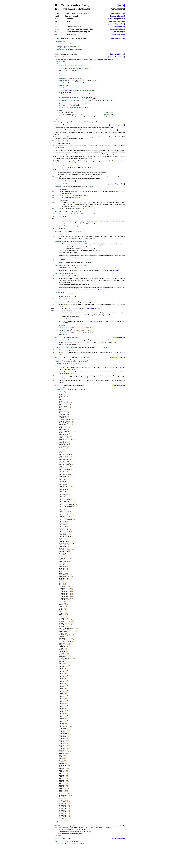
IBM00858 (61, 768)
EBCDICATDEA (62, 728)
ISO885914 (61, 566)
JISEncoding (62, 416)
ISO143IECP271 (63, 533)
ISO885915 (61, 568)
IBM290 (61, 685)
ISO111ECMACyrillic (64, 514)
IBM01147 (61, 783)
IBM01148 (61, 785)
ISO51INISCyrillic (64, 474)
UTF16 (60, 608)
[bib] (112, 59)
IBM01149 (61, 787)
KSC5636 (61, 556)
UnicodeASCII (63, 586)
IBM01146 (61, 782)
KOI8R (60, 760)
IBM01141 (61, 773)
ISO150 (60, 538)
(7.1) (53, 172)
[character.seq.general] (93, 308)
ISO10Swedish (62, 444)
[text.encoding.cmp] (118, 26)
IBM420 (61, 688)
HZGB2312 (61, 762)
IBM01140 (61, 772)
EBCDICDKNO (62, 732)
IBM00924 (61, 770)
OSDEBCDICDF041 (63, 578)
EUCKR (60, 449)
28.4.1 (57, 38)
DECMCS (61, 633)
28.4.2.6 (57, 385)
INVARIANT (62, 438)
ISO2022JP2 (62, 453)
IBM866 (61, 763)
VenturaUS (62, 630)
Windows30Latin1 (64, 620)
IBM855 (61, 696)
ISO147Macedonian (64, 536)
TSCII (60, 798)
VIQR (60, 758)
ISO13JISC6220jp (63, 454)
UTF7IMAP (61, 618)
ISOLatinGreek (63, 406)
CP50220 (61, 820)
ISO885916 (61, 570)
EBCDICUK (61, 748)
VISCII (60, 757)
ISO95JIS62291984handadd (66, 504)
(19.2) (52, 310)
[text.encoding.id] (119, 31)
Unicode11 (62, 600)
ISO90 (60, 496)
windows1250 (62, 803)
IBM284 (61, 681)
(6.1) (53, 164)
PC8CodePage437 (63, 638)
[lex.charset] (68, 193)
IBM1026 (61, 725)
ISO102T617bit (63, 511)
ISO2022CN (61, 560)
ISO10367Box (62, 546)
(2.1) (53, 140)
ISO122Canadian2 (63, 518)
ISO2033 (61, 508)
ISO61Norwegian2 (64, 483)
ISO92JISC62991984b (64, 499)
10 (53, 262)
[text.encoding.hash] (118, 34)
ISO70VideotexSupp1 (65, 484)
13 (53, 275)
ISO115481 (61, 580)
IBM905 (61, 721)
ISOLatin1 (62, 396)
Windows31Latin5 (64, 625)
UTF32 (60, 611)
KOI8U (60, 767)
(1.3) (53, 197)
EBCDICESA (61, 745)
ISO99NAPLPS (62, 509)
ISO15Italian (62, 426)
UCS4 (60, 585)
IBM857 (61, 698)
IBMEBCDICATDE (63, 727)
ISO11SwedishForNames (65, 424)
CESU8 (60, 610)
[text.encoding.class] (117, 16)
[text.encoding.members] (116, 24)
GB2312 (61, 661)
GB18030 (61, 573)
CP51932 (61, 800)
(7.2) (53, 176)
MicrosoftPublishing (65, 658)
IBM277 (61, 675)
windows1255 (62, 812)
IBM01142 (61, 775)
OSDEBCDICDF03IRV (64, 576)
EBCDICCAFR (62, 730)
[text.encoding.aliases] (117, 29)
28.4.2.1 (57, 57)
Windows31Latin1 (64, 621)
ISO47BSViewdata (64, 469)
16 (53, 287)
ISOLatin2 (62, 398)
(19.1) (52, 308)
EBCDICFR (61, 738)
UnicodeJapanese (64, 590)
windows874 (62, 802)
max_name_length (80, 65)
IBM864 (61, 705)
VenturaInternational (65, 631)
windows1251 (62, 805)
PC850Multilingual (64, 635)
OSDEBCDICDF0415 (63, 575)
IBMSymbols (62, 645)
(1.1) (53, 191)
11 (53, 267)
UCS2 (60, 583)
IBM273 (61, 670)
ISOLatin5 (62, 409)
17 (53, 296)
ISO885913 (61, 565)
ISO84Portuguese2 (64, 486)
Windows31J (62, 660)
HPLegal (61, 648)
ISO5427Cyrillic (63, 466)
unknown (61, 393)
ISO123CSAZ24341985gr (65, 519)
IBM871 (61, 713)
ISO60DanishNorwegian (65, 431)
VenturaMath (62, 656)
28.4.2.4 (57, 337)
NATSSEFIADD (62, 443)
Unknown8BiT (62, 752)
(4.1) (53, 218)
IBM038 (61, 668)
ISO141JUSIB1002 (63, 531)
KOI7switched (63, 795)
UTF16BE (61, 605)
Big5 (60, 663)
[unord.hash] (80, 844)
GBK (60, 571)
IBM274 (61, 671)
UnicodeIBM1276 (63, 595)
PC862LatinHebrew (64, 641)
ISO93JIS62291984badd (65, 501)
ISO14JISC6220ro (64, 456)
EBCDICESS (61, 747)
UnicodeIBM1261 (63, 591)
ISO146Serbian (63, 535)
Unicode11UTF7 (63, 558)
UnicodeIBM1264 (63, 596)
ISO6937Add (62, 541)
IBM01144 (61, 778)
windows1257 (62, 815)
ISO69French (62, 433)
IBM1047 (61, 790)
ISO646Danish (62, 551)
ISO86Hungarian (63, 489)
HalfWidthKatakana (64, 414)
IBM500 (61, 693)
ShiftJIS (61, 418)
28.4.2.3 (57, 184)
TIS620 (61, 818)
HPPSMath (61, 653)
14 (53, 278)
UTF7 (60, 603)
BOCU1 (60, 616)
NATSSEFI (61, 441)
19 (53, 304)
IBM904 (61, 720)
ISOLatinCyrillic (64, 403)
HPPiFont (61, 650)
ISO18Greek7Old (63, 459)
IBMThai (61, 646)
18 (53, 298)
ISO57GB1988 (62, 479)
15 (53, 284)
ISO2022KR (61, 448)
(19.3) (52, 312)
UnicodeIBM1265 (63, 598)
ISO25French (62, 463)
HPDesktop (62, 655)
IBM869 (61, 710)
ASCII (60, 394)
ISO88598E (61, 526)
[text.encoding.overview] (116, 18)
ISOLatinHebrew (63, 408)
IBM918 (61, 723)
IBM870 (61, 711)
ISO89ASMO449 (62, 494)
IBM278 (61, 676)
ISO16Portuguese (64, 458)
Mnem (60, 755)
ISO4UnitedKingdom (64, 423)
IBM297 (61, 686)
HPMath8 (61, 651)
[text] (121, 5)
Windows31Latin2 (64, 623)
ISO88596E (61, 521)
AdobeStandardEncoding (66, 628)
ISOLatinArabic (63, 404)
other (60, 391)
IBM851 (61, 695)
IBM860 (61, 700)
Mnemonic (61, 753)
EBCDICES (61, 743)
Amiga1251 (62, 793)
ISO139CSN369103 (63, 530)
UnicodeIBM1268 (63, 593)
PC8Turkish (62, 643)
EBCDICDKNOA (62, 733)
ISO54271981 (62, 476)
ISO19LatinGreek (64, 461)
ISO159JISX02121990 (64, 550)
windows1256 (62, 813)
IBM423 (61, 690)
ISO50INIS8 (62, 473)
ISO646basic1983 (63, 436)
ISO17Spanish (62, 428)
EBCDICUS (61, 750)
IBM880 (61, 715)
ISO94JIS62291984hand (65, 503)
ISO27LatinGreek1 (64, 464)
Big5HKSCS (62, 788)
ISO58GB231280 (63, 481)
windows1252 (62, 807)
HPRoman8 (61, 626)
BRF (60, 797)
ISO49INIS (61, 471)
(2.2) (53, 143)
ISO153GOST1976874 (64, 543)
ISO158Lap (62, 548)
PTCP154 (61, 792)
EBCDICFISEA (62, 737)
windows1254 (62, 810)
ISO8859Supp (62, 545)
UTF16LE (61, 606)
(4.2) (53, 220)
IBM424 (61, 691)
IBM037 (61, 666)
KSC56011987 (62, 446)
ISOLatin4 (62, 401)
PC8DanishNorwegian (64, 640)
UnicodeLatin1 (63, 588)
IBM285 (61, 683)
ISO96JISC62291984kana (65, 506)
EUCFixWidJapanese (64, 421)
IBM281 (61, 680)
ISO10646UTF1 (62, 434)
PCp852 (61, 636)
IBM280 (61, 678)
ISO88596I (61, 523)
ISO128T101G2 (63, 525)
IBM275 (61, 673)
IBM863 (61, 703)
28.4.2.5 (57, 357)
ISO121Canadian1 (63, 516)
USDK (60, 553)
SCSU (60, 601)
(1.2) (53, 195)
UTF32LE (61, 615)
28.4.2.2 (57, 125)
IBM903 (61, 718)
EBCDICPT (61, 742)
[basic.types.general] (91, 122)
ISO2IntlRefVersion (65, 439)
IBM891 (61, 716)
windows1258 (62, 817)
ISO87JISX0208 (63, 491)
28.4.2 (57, 54)
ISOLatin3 (62, 399)
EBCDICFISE (62, 735)
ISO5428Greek (63, 478)
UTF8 (60, 563)
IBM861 (61, 701)
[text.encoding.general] (117, 21)
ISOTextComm (62, 413)
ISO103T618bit (63, 513)
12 (53, 270)
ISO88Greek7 (62, 493)
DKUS (60, 555)
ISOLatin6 (62, 411)
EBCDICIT (61, 740)
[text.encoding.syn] (118, 13)
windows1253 (62, 808)
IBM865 (61, 706)
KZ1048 (60, 581)
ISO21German (62, 429)
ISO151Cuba (62, 540)
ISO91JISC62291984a (64, 498)
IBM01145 (61, 780)
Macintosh (62, 665)
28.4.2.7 (57, 838)
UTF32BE (61, 613)
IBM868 (61, 708)
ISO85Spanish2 (63, 488)
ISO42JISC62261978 (64, 468)
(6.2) (53, 167)
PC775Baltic (62, 765)
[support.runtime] (101, 289)
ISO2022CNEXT (62, 561)
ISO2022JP (62, 451)
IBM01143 (61, 777)
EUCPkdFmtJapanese (64, 419)
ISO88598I (61, 528)
